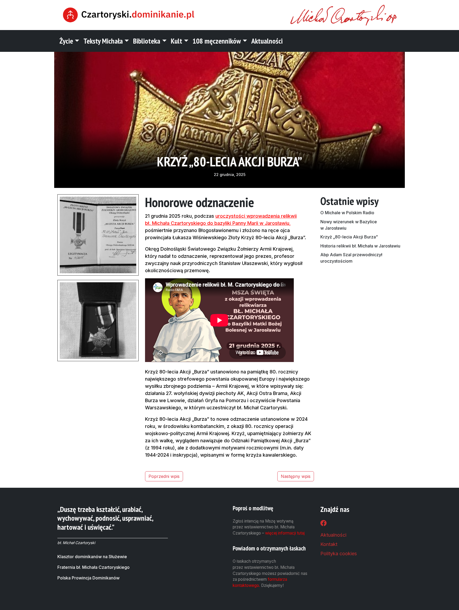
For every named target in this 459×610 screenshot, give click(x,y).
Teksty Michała (103, 41)
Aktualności (267, 41)
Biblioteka (146, 41)
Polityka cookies (338, 553)
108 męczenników (217, 41)
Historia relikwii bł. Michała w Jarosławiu (360, 246)
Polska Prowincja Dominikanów (88, 577)
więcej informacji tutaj (285, 533)
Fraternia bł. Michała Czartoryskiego (93, 567)
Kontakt (328, 544)
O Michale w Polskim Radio (347, 212)
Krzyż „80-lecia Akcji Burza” (349, 236)
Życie (66, 41)
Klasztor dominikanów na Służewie (92, 556)
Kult (176, 41)
